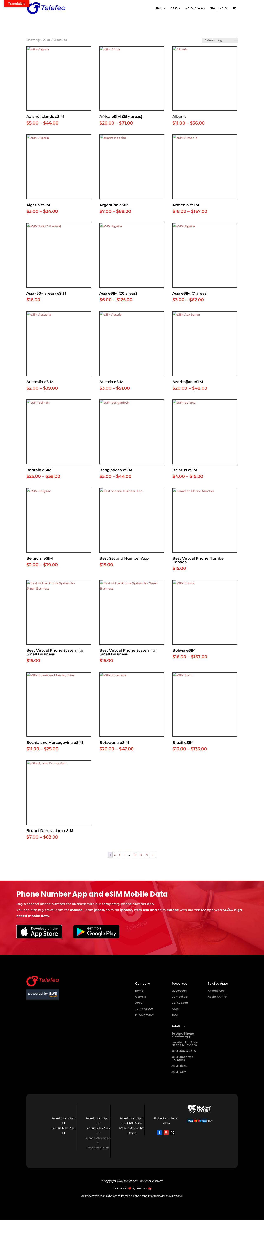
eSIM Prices (195, 8)
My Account (179, 991)
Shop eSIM (219, 8)
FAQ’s (175, 8)
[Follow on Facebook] (159, 1132)
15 (140, 855)
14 (134, 855)
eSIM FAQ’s (178, 1072)
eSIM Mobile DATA (183, 1051)
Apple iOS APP (217, 997)
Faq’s (175, 1009)
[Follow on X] (172, 1132)
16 (146, 855)
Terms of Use (144, 1009)
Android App (216, 991)
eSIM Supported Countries (182, 1058)
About (139, 1003)
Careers (140, 997)
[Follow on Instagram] (166, 1132)
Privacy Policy (144, 1015)
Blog (174, 1015)
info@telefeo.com (98, 1147)
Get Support (179, 1003)
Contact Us (179, 997)
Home (161, 8)
